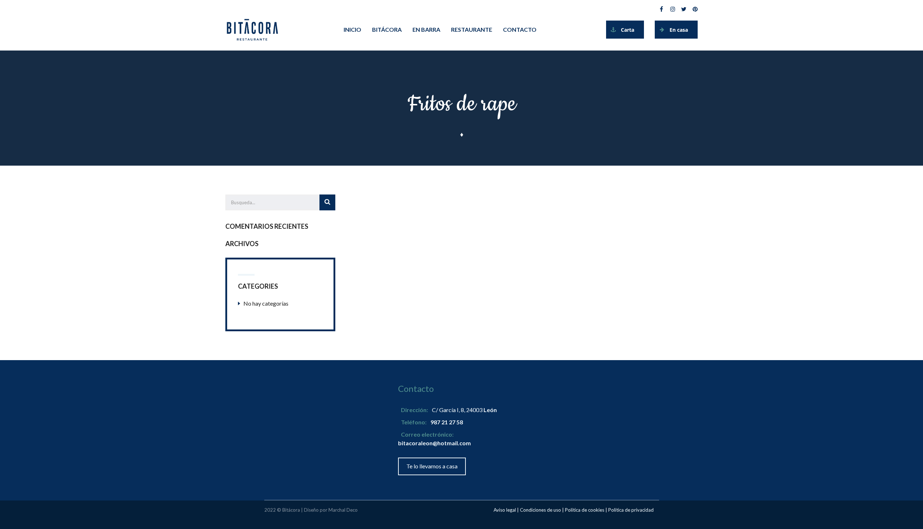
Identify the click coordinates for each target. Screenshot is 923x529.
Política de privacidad (631, 510)
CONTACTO (519, 29)
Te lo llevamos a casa (432, 466)
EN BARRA (426, 29)
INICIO (352, 29)
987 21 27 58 (446, 422)
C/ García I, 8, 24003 (464, 409)
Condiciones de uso (540, 510)
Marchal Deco (343, 510)
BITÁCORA (387, 29)
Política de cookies (584, 510)
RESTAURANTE (471, 29)
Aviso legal (505, 510)
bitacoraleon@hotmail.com (434, 443)
